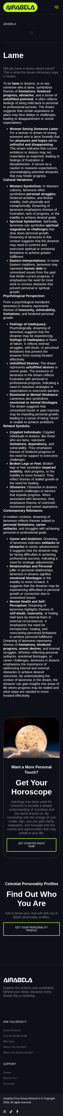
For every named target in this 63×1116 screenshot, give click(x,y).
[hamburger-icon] (56, 7)
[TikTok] (11, 1111)
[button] (31, 32)
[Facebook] (17, 1111)
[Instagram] (4, 1111)
